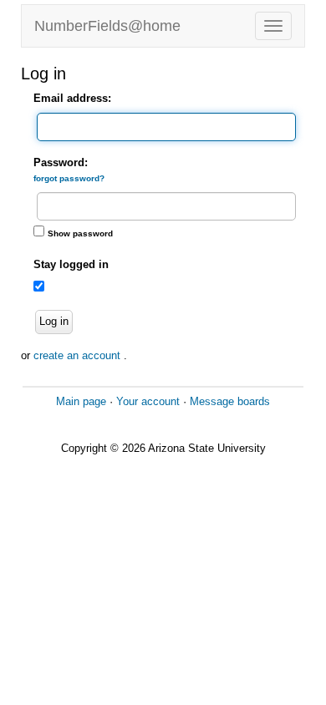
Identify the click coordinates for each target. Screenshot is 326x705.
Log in (54, 321)
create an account (78, 355)
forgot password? (68, 178)
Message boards (230, 401)
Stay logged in (71, 264)
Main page (81, 401)
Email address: (72, 98)
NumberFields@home (107, 26)
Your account (148, 401)
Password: (68, 170)
